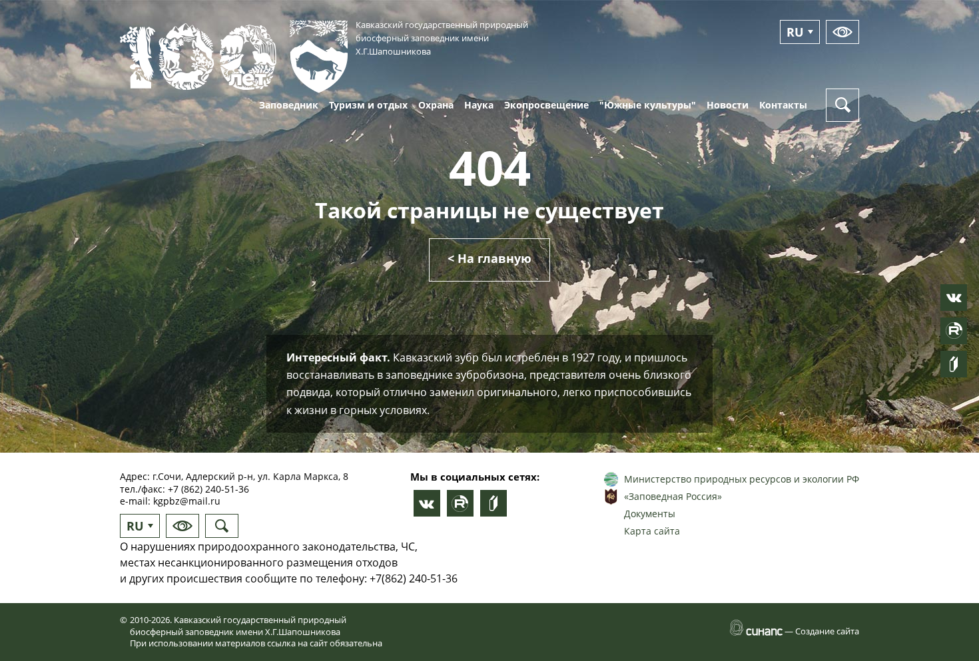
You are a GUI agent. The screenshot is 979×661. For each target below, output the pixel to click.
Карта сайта (652, 531)
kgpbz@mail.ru (186, 501)
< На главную (489, 258)
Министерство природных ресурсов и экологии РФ (741, 479)
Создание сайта (827, 631)
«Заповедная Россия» (673, 496)
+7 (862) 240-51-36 (208, 489)
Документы (649, 513)
